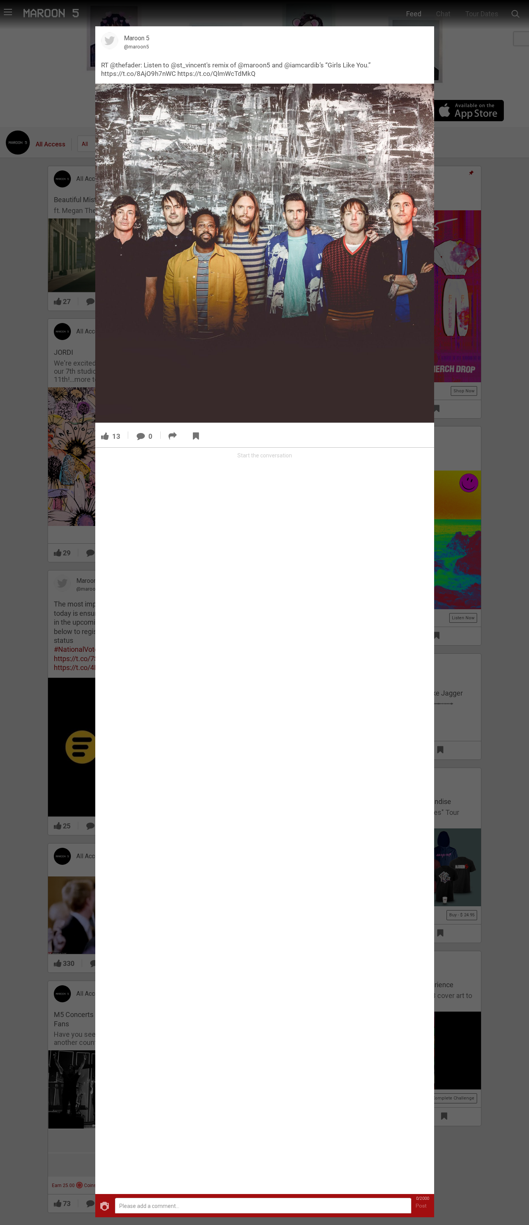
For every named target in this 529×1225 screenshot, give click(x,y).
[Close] (423, 36)
